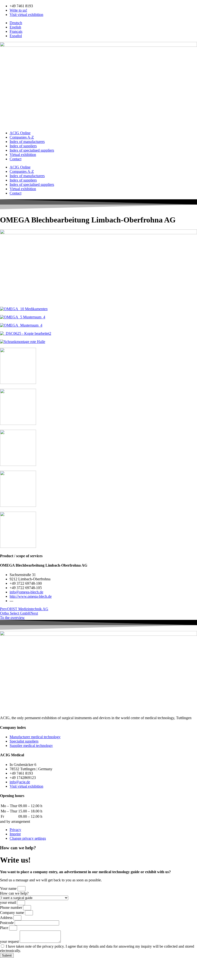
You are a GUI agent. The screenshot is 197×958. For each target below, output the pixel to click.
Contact (15, 159)
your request (10, 941)
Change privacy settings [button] (28, 838)
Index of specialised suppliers (32, 150)
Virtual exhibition (23, 155)
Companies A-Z (22, 137)
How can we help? (14, 893)
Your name (9, 888)
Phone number (11, 907)
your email (8, 902)
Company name (12, 913)
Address (6, 918)
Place (4, 928)
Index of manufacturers (27, 142)
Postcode (7, 923)
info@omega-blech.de (26, 592)
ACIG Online (20, 133)
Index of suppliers (23, 146)
